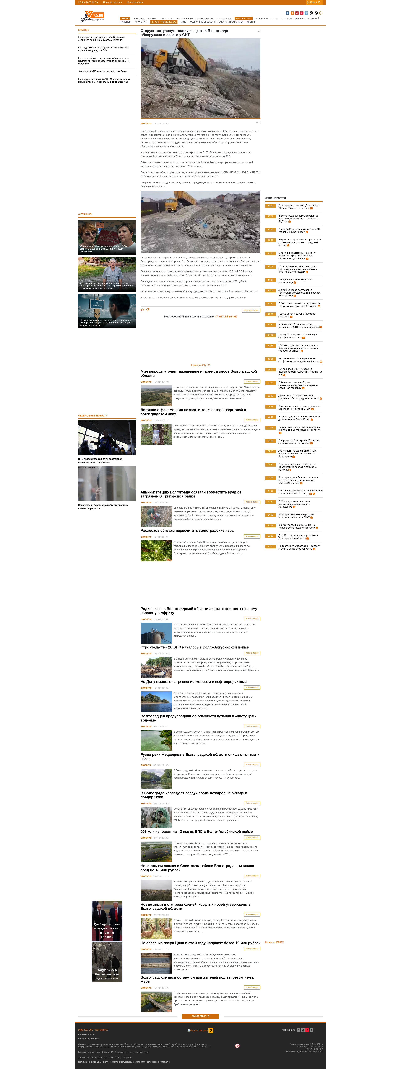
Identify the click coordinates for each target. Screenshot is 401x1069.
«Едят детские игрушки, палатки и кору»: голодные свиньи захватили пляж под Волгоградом (298, 269)
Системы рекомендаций (89, 1039)
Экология (146, 123)
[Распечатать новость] (259, 31)
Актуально (85, 214)
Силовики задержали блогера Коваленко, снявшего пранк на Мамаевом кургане (102, 38)
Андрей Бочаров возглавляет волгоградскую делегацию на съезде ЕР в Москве (299, 293)
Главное (83, 30)
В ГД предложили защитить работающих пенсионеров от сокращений (295, 504)
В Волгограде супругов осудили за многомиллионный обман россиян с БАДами (298, 219)
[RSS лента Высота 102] (311, 1030)
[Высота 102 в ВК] (287, 13)
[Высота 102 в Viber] (311, 13)
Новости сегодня (112, 2)
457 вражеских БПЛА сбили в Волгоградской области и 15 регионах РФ (300, 372)
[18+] (321, 13)
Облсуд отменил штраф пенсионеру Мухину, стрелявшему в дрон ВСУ (103, 49)
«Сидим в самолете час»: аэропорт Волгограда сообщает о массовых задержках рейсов (298, 348)
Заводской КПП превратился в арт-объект (102, 71)
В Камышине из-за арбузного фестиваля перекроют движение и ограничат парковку (298, 385)
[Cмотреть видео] (313, 494)
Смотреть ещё (200, 1016)
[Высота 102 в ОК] (292, 13)
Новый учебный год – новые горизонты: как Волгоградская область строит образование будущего (104, 61)
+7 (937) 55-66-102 (226, 317)
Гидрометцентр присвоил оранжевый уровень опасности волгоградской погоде (299, 242)
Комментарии (251, 310)
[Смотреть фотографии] (311, 208)
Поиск (313, 2)
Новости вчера (135, 2)
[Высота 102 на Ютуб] (297, 13)
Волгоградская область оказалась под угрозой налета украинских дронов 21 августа (298, 480)
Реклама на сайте (86, 1034)
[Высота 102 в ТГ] (306, 13)
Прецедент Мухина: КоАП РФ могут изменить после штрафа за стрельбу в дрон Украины (104, 80)
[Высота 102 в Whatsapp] (316, 13)
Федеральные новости (92, 416)
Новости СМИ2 (200, 365)
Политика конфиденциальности (93, 1062)
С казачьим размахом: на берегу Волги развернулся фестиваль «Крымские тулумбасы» (297, 256)
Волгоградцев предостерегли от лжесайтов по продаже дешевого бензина (297, 467)
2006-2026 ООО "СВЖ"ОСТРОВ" (93, 1030)
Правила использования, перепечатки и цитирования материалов (140, 1062)
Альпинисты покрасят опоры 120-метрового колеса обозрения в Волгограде (297, 454)
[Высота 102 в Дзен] (302, 13)
